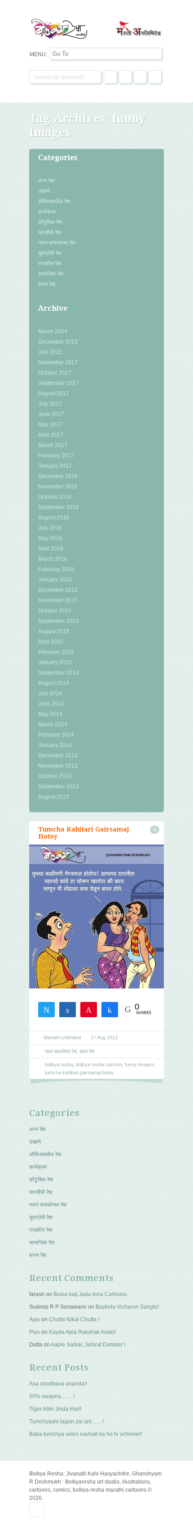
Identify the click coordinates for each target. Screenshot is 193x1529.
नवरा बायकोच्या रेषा (57, 243)
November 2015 (58, 600)
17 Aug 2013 (104, 1037)
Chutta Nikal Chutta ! (74, 1319)
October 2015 (54, 611)
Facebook (110, 77)
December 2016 (58, 476)
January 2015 (55, 662)
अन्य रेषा (46, 181)
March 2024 (52, 331)
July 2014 (50, 693)
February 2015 (56, 652)
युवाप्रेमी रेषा (50, 253)
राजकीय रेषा (49, 263)
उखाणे (44, 191)
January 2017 (55, 466)
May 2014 (50, 714)
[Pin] (88, 1009)
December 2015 (58, 590)
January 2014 (55, 745)
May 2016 (50, 538)
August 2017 (53, 393)
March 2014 (52, 724)
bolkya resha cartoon (99, 1064)
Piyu (34, 1332)
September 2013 (58, 786)
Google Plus (140, 77)
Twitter (125, 77)
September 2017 (58, 383)
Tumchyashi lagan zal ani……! (66, 1421)
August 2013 (53, 797)
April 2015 (50, 642)
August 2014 (53, 683)
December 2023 (58, 342)
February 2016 (56, 569)
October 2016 (54, 497)
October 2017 (54, 373)
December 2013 (58, 755)
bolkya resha (59, 1064)
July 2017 (50, 404)
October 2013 (54, 776)
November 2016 (58, 486)
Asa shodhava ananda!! (58, 1384)
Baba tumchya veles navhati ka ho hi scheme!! (85, 1434)
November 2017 (58, 362)
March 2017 (52, 445)
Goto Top (36, 1509)
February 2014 (56, 735)
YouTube (155, 77)
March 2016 (52, 559)
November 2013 (58, 766)
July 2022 (50, 352)
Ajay (34, 1319)
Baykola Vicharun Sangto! (127, 1307)
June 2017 (51, 414)
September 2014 (58, 673)
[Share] (67, 1009)
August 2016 (53, 517)
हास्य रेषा (47, 284)
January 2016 (55, 580)
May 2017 (50, 424)
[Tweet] (46, 1009)
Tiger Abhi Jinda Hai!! (55, 1409)
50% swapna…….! (52, 1396)
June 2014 (51, 704)
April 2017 (50, 435)
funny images (139, 1064)
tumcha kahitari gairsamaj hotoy (79, 1072)
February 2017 (56, 455)
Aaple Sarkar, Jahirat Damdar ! (88, 1344)
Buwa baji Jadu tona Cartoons (90, 1294)
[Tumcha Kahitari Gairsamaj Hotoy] (96, 943)
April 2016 (50, 548)
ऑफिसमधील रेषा (54, 201)
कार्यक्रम (47, 212)
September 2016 (58, 507)
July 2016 (50, 528)
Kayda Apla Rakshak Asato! (82, 1332)
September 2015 (58, 621)
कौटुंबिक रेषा (50, 222)
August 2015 (53, 631)
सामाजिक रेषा (51, 274)
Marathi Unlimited (62, 1037)
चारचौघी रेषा (49, 232)
